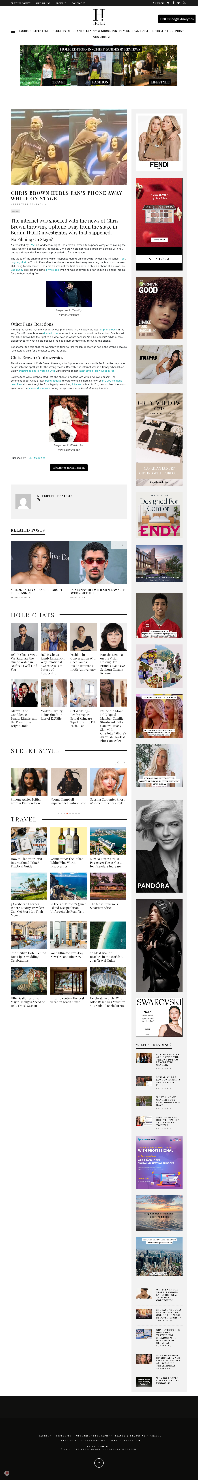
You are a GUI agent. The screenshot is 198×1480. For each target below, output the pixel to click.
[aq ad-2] (159, 1212)
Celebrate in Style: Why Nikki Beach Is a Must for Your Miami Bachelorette (107, 1005)
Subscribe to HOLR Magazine (69, 467)
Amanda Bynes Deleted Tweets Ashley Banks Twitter (168, 1121)
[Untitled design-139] (159, 845)
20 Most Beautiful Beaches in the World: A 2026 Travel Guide (106, 960)
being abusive (53, 380)
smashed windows (39, 388)
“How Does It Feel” (105, 370)
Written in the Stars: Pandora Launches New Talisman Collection (167, 1294)
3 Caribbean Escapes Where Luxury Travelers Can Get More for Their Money (28, 913)
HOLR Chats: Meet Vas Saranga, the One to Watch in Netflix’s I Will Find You (24, 662)
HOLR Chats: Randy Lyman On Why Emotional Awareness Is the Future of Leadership (53, 664)
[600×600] (159, 515)
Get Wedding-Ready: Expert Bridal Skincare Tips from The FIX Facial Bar (83, 718)
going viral (19, 262)
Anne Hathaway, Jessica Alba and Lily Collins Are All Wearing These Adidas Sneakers (168, 1362)
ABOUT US (61, 3)
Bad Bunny (17, 269)
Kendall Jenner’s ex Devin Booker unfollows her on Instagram (33, 588)
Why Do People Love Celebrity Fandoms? (167, 1381)
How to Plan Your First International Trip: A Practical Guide (26, 866)
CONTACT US (78, 3)
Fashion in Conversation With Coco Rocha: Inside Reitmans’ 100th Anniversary (83, 662)
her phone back (108, 329)
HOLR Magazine (36, 457)
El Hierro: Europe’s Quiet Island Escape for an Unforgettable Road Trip (68, 911)
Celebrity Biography (67, 30)
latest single (86, 370)
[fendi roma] (159, 142)
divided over (50, 333)
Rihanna (76, 384)
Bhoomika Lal (19, 596)
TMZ (32, 245)
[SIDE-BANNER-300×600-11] (159, 945)
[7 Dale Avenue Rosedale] (159, 563)
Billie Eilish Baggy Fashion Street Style (69, 801)
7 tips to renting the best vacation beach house (67, 1003)
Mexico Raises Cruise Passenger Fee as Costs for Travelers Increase (106, 866)
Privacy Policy (99, 1446)
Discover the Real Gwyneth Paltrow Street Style (106, 803)
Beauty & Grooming (101, 30)
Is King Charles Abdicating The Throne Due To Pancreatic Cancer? (167, 1059)
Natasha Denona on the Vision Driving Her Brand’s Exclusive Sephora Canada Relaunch (112, 664)
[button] (124, 762)
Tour (122, 258)
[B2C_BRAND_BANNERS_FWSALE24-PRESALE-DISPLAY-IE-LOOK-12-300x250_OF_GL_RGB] (159, 1017)
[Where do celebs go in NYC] (159, 1256)
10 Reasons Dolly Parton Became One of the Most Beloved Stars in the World (169, 1315)
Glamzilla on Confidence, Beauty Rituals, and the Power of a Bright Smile (24, 718)
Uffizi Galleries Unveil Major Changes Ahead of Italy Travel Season (28, 1005)
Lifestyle (41, 30)
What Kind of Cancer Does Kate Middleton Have (168, 1101)
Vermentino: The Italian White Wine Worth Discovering (67, 866)
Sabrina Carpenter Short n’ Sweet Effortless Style (28, 801)
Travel (124, 30)
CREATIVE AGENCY (20, 3)
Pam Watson (76, 597)
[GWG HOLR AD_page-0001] (159, 439)
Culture (15, 211)
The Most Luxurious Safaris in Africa (104, 909)
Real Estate (141, 30)
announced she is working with (37, 370)
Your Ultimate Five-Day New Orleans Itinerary (66, 958)
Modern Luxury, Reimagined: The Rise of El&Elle (52, 714)
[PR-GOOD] (159, 307)
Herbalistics (162, 30)
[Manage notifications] (6, 1473)
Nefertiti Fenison (27, 204)
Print (179, 30)
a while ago (52, 269)
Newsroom (101, 36)
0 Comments (163, 1068)
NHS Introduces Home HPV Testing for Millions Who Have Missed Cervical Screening (168, 1337)
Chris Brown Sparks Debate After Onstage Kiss (98, 591)
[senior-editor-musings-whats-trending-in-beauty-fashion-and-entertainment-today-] (159, 666)
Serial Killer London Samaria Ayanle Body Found (168, 1081)
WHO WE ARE (43, 3)
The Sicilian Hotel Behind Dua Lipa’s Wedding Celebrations (28, 960)
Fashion (25, 30)
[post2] (159, 1162)
